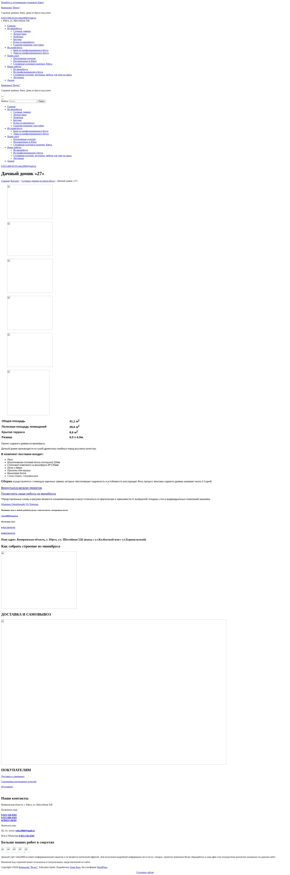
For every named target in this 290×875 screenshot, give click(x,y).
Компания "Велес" (10, 7)
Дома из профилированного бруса (31, 53)
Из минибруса (14, 28)
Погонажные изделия (24, 58)
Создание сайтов (145, 872)
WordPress (102, 867)
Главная (11, 25)
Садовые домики (22, 31)
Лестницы (18, 77)
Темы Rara (75, 867)
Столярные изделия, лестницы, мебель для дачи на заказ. (42, 74)
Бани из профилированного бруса (30, 50)
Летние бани (19, 34)
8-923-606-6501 (9, 817)
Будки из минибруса (23, 42)
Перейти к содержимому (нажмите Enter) (22, 2)
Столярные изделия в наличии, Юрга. (32, 64)
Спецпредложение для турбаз (28, 45)
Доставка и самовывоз (12, 776)
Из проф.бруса (14, 47)
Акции (10, 80)
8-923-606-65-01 (9, 18)
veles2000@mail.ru (27, 18)
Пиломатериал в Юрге (25, 61)
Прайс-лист (13, 55)
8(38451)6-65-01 (8, 533)
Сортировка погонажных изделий (18, 781)
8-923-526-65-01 (8, 527)
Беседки (17, 39)
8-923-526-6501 (9, 815)
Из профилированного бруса (28, 72)
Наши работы (14, 66)
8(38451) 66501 (9, 820)
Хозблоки (18, 36)
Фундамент (7, 786)
